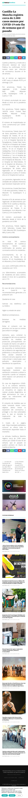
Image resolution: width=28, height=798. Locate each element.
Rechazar (12, 795)
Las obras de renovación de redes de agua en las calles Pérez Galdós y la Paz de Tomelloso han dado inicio (7, 467)
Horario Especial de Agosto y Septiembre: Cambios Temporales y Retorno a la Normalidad (12, 650)
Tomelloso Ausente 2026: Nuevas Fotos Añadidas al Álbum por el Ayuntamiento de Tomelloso (12, 719)
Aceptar (4, 795)
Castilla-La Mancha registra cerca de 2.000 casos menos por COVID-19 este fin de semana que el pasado (14, 439)
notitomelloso (13, 34)
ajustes (20, 792)
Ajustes (19, 795)
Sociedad (22, 34)
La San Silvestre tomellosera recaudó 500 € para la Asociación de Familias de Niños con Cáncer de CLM (20, 467)
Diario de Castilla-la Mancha (14, 446)
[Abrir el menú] (25, 3)
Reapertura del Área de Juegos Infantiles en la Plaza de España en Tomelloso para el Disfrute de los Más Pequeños (13, 616)
